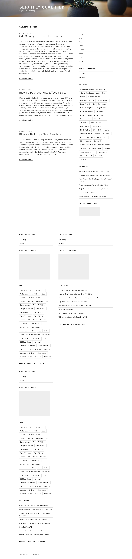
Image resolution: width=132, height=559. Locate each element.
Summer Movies (104, 145)
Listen (81, 57)
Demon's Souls (85, 104)
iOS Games (84, 122)
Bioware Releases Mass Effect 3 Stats (42, 92)
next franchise (62, 100)
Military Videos (97, 126)
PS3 (81, 137)
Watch (81, 50)
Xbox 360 (98, 156)
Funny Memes (101, 108)
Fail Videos (102, 104)
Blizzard (82, 97)
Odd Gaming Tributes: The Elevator (40, 36)
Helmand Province (100, 119)
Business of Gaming (87, 100)
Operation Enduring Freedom (90, 134)
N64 (94, 130)
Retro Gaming (96, 137)
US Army (107, 148)
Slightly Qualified (42, 7)
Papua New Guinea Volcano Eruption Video (93, 185)
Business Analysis (94, 97)
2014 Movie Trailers (87, 89)
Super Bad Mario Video (87, 193)
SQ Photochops (85, 141)
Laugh (81, 46)
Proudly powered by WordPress (29, 554)
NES (99, 130)
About (81, 61)
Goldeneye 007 (85, 119)
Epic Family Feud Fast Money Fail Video (92, 196)
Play (80, 42)
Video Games (102, 152)
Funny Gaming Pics (86, 108)
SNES (105, 137)
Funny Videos (99, 115)
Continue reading (26, 78)
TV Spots (83, 148)
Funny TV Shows (86, 115)
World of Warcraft (86, 156)
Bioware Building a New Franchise (40, 134)
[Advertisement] (89, 211)
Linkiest (82, 77)
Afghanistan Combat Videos (90, 93)
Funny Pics (99, 111)
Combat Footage (102, 100)
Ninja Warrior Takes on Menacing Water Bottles (95, 189)
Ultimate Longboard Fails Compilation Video (34, 535)
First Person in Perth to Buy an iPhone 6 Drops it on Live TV (78, 298)
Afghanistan (100, 89)
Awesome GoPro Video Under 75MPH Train (94, 171)
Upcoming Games (95, 148)
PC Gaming (106, 134)
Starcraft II (97, 141)
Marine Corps (84, 126)
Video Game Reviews (87, 152)
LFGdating (82, 73)
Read (81, 53)
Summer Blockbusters (88, 145)
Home (81, 34)
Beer (104, 93)
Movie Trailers (85, 130)
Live (80, 38)
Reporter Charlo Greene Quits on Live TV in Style (95, 175)
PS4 (87, 137)
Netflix (106, 130)
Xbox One (83, 159)
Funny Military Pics (86, 111)
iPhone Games (96, 122)
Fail (94, 104)
